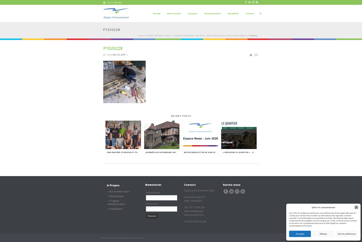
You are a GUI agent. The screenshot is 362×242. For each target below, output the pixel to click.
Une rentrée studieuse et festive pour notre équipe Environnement (124, 152)
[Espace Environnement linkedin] (231, 191)
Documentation (212, 13)
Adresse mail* (153, 192)
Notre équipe (116, 196)
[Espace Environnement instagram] (237, 191)
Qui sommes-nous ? (119, 191)
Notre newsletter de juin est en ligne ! (201, 152)
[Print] (251, 54)
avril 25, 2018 (119, 54)
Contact (249, 13)
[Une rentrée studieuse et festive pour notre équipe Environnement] (123, 135)
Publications (115, 208)
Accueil (156, 13)
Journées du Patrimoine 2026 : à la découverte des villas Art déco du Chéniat (163, 152)
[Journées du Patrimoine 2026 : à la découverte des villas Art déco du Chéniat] (162, 135)
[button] (356, 207)
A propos (192, 13)
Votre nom (151, 203)
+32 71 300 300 (114, 2)
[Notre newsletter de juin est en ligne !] (200, 135)
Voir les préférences (347, 234)
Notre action (174, 13)
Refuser (323, 234)
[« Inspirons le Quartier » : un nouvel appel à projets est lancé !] (239, 135)
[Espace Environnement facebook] (226, 191)
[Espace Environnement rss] (243, 191)
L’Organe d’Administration (116, 202)
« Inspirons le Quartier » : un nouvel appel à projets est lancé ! (240, 152)
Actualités (233, 13)
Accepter (300, 234)
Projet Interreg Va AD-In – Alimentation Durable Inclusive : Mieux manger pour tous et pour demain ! (197, 36)
